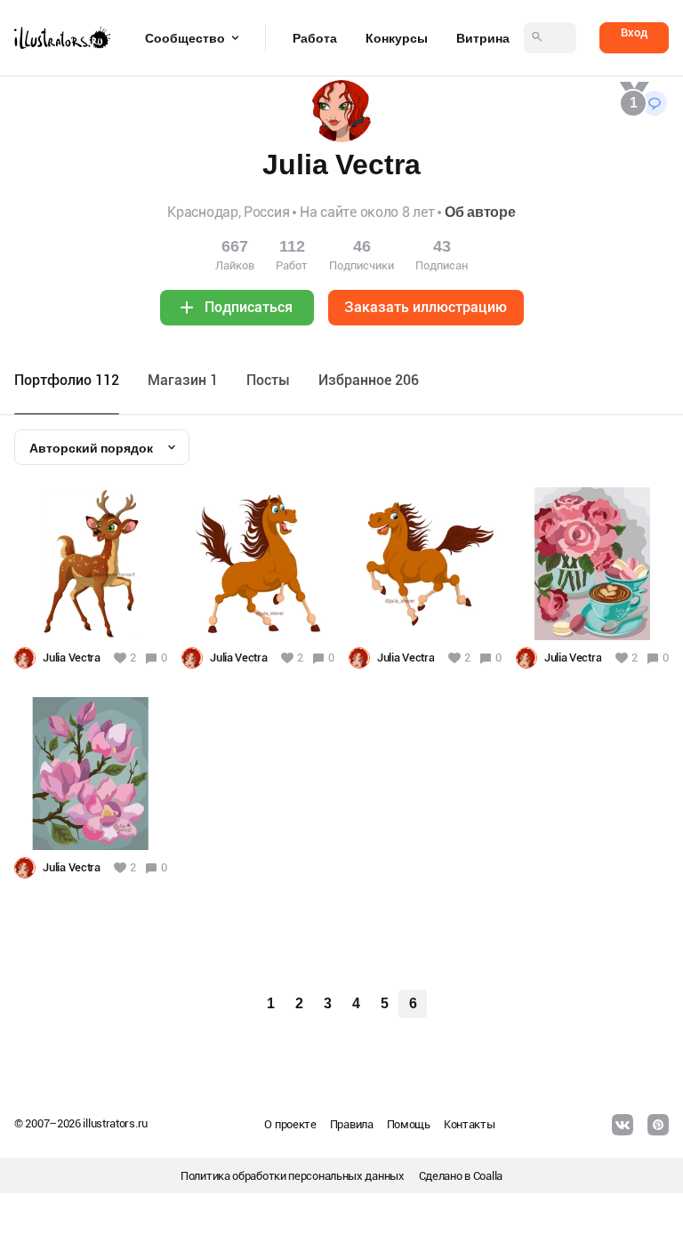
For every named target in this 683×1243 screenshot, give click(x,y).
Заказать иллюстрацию (425, 307)
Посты (268, 380)
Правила (352, 1124)
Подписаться (249, 307)
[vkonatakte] (622, 1124)
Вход (634, 32)
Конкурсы (397, 38)
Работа (315, 38)
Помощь (408, 1124)
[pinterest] (658, 1124)
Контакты (469, 1124)
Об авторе (480, 212)
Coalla (487, 1176)
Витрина (483, 38)
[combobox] (101, 447)
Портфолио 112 (66, 380)
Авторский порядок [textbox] (91, 448)
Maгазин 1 (183, 380)
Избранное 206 (368, 380)
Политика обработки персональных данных (293, 1176)
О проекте (290, 1124)
